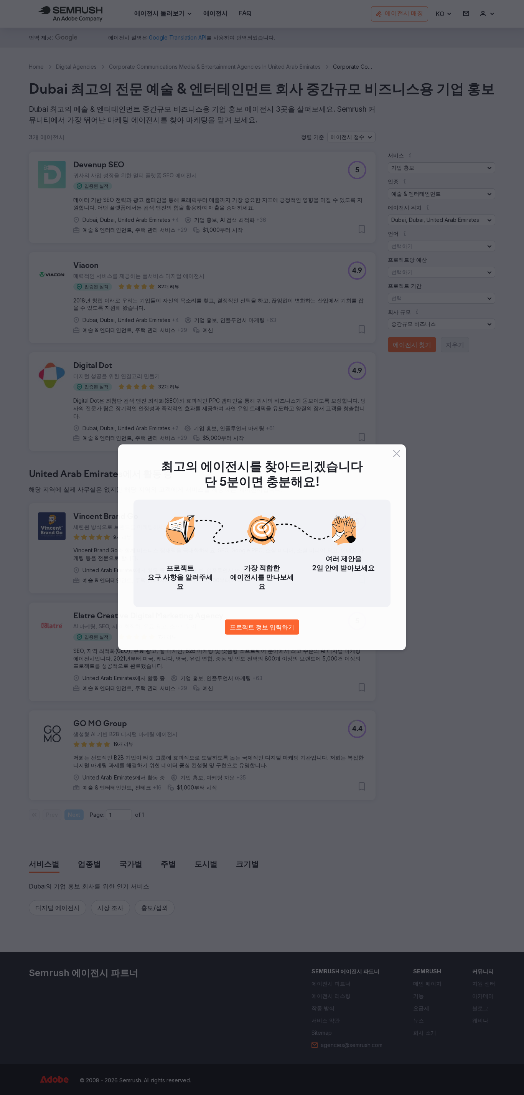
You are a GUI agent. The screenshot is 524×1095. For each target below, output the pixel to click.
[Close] (396, 454)
